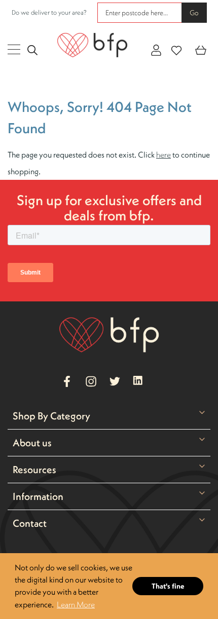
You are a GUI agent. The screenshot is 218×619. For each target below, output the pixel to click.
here (163, 154)
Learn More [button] (76, 604)
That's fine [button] (168, 586)
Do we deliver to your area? (49, 12)
